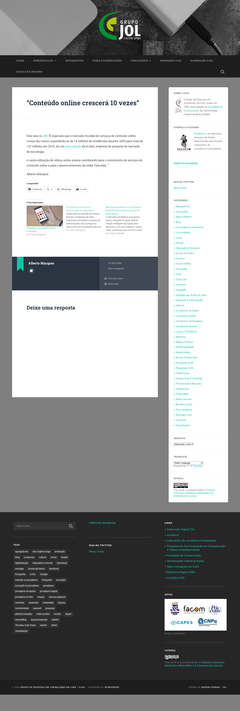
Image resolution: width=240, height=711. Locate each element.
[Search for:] (44, 526)
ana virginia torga (41, 551)
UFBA (54, 625)
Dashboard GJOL (202, 60)
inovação (61, 580)
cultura (42, 557)
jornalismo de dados (25, 591)
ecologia (19, 568)
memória (19, 602)
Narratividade (183, 352)
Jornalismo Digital (186, 315)
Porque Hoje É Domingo (189, 378)
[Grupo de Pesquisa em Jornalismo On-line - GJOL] (120, 27)
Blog (178, 222)
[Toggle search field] (222, 71)
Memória (181, 336)
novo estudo (73, 146)
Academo (199, 133)
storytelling (20, 619)
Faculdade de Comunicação (184, 555)
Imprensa (181, 284)
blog (17, 557)
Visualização (183, 425)
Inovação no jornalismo (27, 585)
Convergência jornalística (190, 227)
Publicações (139, 60)
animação (60, 551)
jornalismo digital (48, 591)
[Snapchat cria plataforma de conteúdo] (45, 216)
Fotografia (181, 269)
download (62, 563)
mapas (40, 597)
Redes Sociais (183, 399)
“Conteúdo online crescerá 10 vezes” (83, 102)
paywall (37, 608)
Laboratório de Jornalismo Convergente (191, 540)
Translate (198, 465)
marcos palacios (57, 597)
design (64, 557)
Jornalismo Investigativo (189, 321)
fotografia (20, 574)
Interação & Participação (189, 300)
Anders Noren (210, 687)
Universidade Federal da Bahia (185, 561)
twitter (43, 625)
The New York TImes (25, 625)
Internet (180, 305)
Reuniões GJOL (184, 404)
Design (179, 243)
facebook (54, 568)
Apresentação (43, 60)
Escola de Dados (185, 253)
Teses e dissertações (107, 60)
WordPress (111, 687)
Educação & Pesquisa (188, 248)
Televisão (181, 420)
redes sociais (42, 614)
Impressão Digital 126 (180, 529)
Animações (182, 211)
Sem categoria (116, 268)
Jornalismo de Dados (187, 310)
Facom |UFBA (183, 263)
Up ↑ (225, 687)
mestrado (33, 602)
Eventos (180, 258)
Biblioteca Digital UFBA (181, 572)
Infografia (181, 289)
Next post (113, 283)
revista (57, 614)
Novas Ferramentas (186, 357)
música (61, 602)
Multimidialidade (185, 347)
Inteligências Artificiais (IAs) (191, 295)
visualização (21, 631)
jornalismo (48, 585)
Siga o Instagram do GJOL (183, 566)
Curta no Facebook (186, 163)
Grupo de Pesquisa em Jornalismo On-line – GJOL (52, 687)
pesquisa (50, 608)
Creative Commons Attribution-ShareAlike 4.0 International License (194, 493)
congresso (29, 557)
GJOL (179, 274)
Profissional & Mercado (188, 383)
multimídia (48, 602)
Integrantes (74, 60)
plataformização (23, 614)
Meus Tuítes (180, 187)
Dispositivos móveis (42, 563)
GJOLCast (181, 279)
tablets (55, 619)
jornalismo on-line (24, 597)
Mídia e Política (184, 342)
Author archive (31, 271)
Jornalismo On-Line (186, 326)
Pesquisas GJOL (185, 362)
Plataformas (182, 373)
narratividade (22, 608)
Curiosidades (183, 232)
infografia (47, 580)
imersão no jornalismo (26, 580)
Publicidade (182, 394)
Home (20, 60)
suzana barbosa (39, 619)
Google (43, 574)
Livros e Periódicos (186, 331)
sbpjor (68, 614)
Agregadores (183, 206)
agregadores (21, 551)
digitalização (21, 563)
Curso (179, 237)
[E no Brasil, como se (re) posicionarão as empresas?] (86, 219)
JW (45, 136)
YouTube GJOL (176, 577)
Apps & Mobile (184, 216)
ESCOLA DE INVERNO (29, 71)
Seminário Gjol (171, 60)
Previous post (115, 278)
